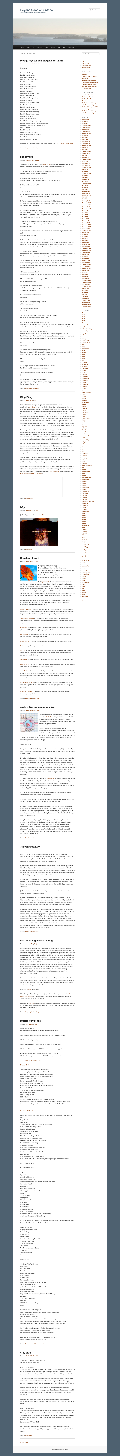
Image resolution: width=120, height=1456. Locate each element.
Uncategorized (86, 573)
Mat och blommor (25, 609)
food (64, 47)
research (84, 533)
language (84, 456)
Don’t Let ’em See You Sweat (32, 1060)
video (83, 584)
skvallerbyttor (33, 407)
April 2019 (85, 139)
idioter (84, 438)
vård (83, 580)
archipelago (85, 331)
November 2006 (86, 282)
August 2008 (85, 254)
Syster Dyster (46, 164)
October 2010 (86, 207)
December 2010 (86, 203)
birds (83, 344)
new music (85, 493)
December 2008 (86, 248)
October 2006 (86, 284)
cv (82, 390)
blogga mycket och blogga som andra (41, 60)
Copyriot (22, 650)
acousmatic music (87, 325)
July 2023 (85, 121)
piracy (37, 1012)
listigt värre (26, 156)
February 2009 (86, 244)
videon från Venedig (26, 996)
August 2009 (85, 233)
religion (84, 531)
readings (84, 529)
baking (84, 339)
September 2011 (86, 195)
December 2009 (86, 225)
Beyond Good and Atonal (37, 10)
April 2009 (85, 240)
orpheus (84, 499)
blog (26, 148)
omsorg (84, 497)
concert (84, 382)
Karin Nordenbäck (87, 450)
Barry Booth (85, 341)
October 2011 (86, 193)
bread (83, 354)
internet (84, 444)
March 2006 (85, 298)
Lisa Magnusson (55, 471)
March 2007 (85, 276)
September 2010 (86, 209)
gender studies (86, 424)
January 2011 (86, 201)
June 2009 (85, 237)
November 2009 (86, 227)
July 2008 (85, 256)
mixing (84, 483)
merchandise (86, 471)
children (84, 366)
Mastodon (84, 601)
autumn (84, 337)
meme (84, 469)
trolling (84, 569)
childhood (85, 364)
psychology (85, 525)
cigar (83, 372)
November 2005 (86, 306)
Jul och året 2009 (30, 846)
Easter (84, 404)
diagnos (84, 400)
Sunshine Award (29, 558)
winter (84, 592)
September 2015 (86, 167)
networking (36, 698)
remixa (69, 994)
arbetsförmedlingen (87, 329)
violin (83, 586)
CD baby (84, 362)
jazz (83, 448)
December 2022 (86, 126)
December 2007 (86, 264)
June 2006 (85, 292)
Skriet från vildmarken (27, 618)
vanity (84, 577)
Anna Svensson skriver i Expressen (31, 473)
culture (84, 388)
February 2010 (86, 221)
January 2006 (86, 302)
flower (84, 410)
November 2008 (86, 250)
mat (83, 467)
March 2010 (85, 219)
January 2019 (86, 141)
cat (83, 360)
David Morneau (86, 392)
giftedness (85, 428)
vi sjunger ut (85, 582)
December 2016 (86, 159)
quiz (83, 527)
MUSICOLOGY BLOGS (27, 1111)
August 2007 (85, 270)
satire (83, 537)
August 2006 (85, 288)
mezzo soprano (86, 477)
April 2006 (85, 296)
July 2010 (85, 213)
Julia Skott (42, 515)
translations (85, 567)
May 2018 (84, 149)
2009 (26, 932)
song (83, 549)
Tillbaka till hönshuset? (89, 80)
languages (31, 1344)
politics (84, 521)
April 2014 (85, 177)
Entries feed (85, 63)
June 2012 (85, 187)
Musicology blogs (30, 1020)
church (84, 370)
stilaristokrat (50, 778)
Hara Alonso (85, 432)
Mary (21, 646)
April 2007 (85, 274)
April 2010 (85, 217)
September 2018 (86, 145)
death (83, 394)
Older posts (24, 1442)
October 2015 (86, 165)
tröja (23, 507)
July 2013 (85, 181)
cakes (83, 358)
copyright (85, 384)
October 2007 (86, 266)
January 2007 (86, 278)
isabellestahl (85, 95)
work (83, 594)
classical (84, 374)
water (83, 590)
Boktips (84, 74)
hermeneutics (86, 436)
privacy (42, 1012)
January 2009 (86, 246)
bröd (83, 356)
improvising (85, 440)
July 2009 (85, 234)
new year (84, 495)
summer (84, 559)
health (84, 434)
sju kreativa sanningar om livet (37, 707)
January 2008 (86, 262)
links (35, 1344)
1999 (83, 315)
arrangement (85, 333)
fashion (30, 549)
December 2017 (86, 151)
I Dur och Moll (24, 664)
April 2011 (85, 199)
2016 (83, 319)
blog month (31, 148)
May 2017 (84, 155)
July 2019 (85, 135)
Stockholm (85, 557)
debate (53, 47)
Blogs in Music (24, 1065)
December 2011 (86, 191)
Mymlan (61, 144)
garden (84, 422)
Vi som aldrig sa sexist (27, 682)
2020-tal (84, 321)
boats (83, 350)
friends (35, 388)
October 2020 (86, 131)
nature (84, 489)
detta (29, 989)
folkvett (84, 414)
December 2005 (86, 304)
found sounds (86, 418)
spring (84, 555)
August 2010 (85, 211)
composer (85, 376)
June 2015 (85, 171)
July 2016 (85, 161)
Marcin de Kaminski (26, 691)
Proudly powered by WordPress (60, 1449)
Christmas (34, 932)
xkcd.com (85, 596)
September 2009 (86, 231)
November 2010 (86, 205)
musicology (71, 47)
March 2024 (85, 120)
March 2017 (85, 157)
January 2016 (86, 163)
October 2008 (86, 252)
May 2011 (84, 197)
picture (84, 515)
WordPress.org (86, 67)
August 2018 (85, 147)
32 (82, 323)
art (33, 47)
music (28, 47)
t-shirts (84, 563)
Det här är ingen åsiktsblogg (36, 940)
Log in (84, 61)
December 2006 (86, 280)
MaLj (39, 64)
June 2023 (85, 123)
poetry (46, 47)
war (83, 588)
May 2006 (84, 294)
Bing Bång (26, 397)
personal (84, 509)
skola (83, 543)
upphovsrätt (85, 575)
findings (37, 148)
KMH (83, 452)
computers (85, 380)
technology (85, 565)
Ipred (83, 446)
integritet (30, 498)
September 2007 (86, 268)
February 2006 (86, 300)
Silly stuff (25, 1352)
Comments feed (86, 65)
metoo (84, 475)
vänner (84, 578)
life (59, 47)
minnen (84, 481)
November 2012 (86, 183)
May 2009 (84, 239)
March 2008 (85, 258)
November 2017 (86, 153)
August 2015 (85, 169)
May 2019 (84, 137)
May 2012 (84, 189)
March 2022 (85, 129)
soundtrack (85, 553)
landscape (85, 454)
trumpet (84, 571)
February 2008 (86, 260)
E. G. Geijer (85, 402)
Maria (83, 99)
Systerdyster (50, 717)
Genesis (84, 426)
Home (22, 47)
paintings (85, 505)
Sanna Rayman (25, 641)
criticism (84, 386)
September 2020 (86, 133)
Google (84, 430)
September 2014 (86, 173)
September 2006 (86, 286)
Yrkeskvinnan (69, 144)
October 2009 (86, 229)
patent (84, 507)
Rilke (83, 535)
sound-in (84, 551)
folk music (85, 412)
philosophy (85, 511)
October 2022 (86, 127)
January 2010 (86, 223)
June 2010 (85, 215)
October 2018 (86, 143)
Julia (56, 144)
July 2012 (85, 185)
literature (40, 47)
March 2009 (85, 242)
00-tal (83, 313)
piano (83, 513)
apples (84, 327)
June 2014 (85, 175)
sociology (85, 547)
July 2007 (85, 272)
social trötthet (86, 545)
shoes (84, 541)
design (84, 398)
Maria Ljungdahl (87, 465)
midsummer (85, 479)
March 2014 (85, 179)
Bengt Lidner (86, 343)
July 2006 (85, 290)
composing (85, 378)
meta (83, 473)
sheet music (85, 539)
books (84, 352)
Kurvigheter (23, 627)
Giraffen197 (23, 659)
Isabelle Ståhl (24, 634)
